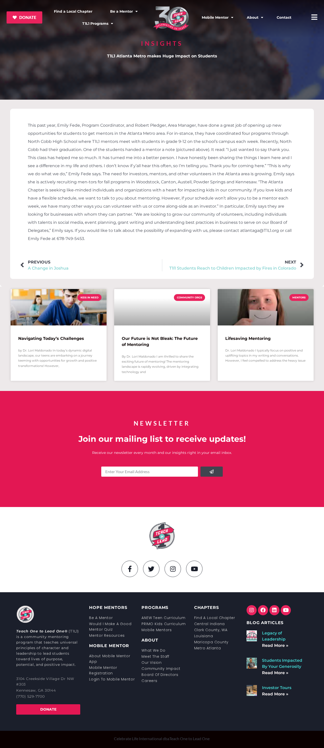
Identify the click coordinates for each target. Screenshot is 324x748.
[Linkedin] (274, 610)
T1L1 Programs (95, 23)
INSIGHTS (162, 43)
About (252, 17)
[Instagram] (173, 569)
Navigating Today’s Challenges (51, 338)
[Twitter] (151, 569)
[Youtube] (194, 569)
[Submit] (211, 472)
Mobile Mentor (215, 17)
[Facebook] (263, 610)
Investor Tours (276, 687)
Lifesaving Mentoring (248, 338)
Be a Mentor (121, 11)
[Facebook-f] (130, 569)
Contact (284, 17)
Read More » (275, 645)
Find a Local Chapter (73, 11)
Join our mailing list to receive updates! (162, 439)
